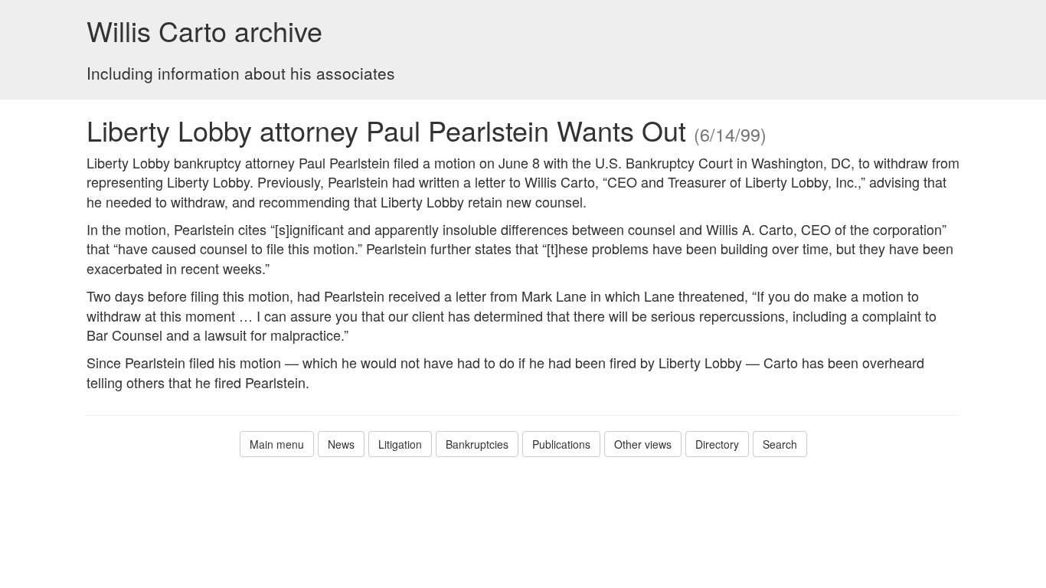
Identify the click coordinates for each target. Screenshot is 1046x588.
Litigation (400, 444)
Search (780, 444)
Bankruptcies (477, 444)
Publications (561, 444)
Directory (717, 444)
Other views (643, 444)
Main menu (277, 444)
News (341, 444)
